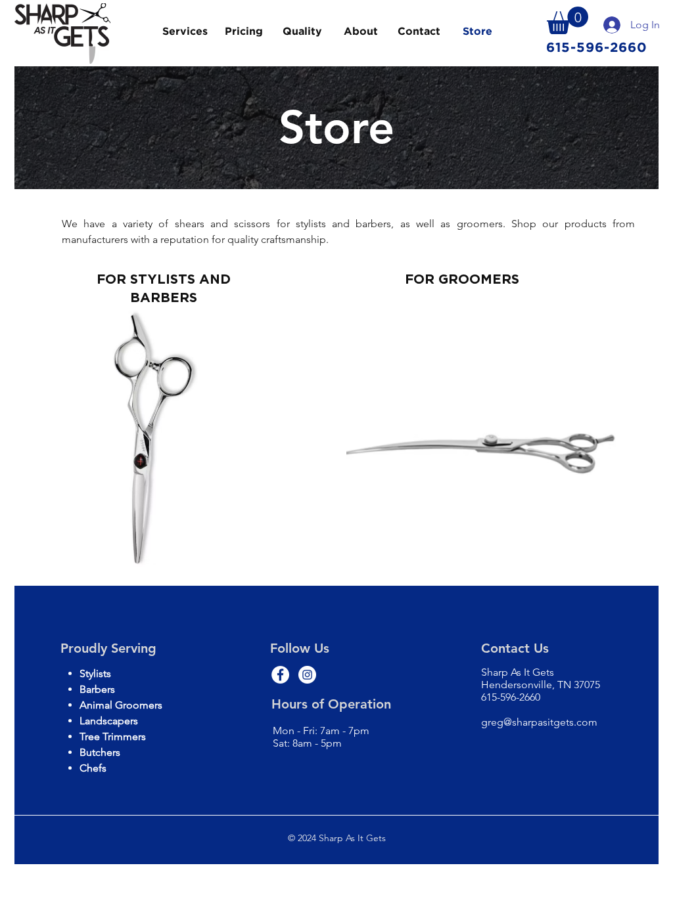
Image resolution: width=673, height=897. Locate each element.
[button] (567, 20)
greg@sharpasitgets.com (539, 722)
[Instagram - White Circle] (307, 675)
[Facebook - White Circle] (280, 675)
